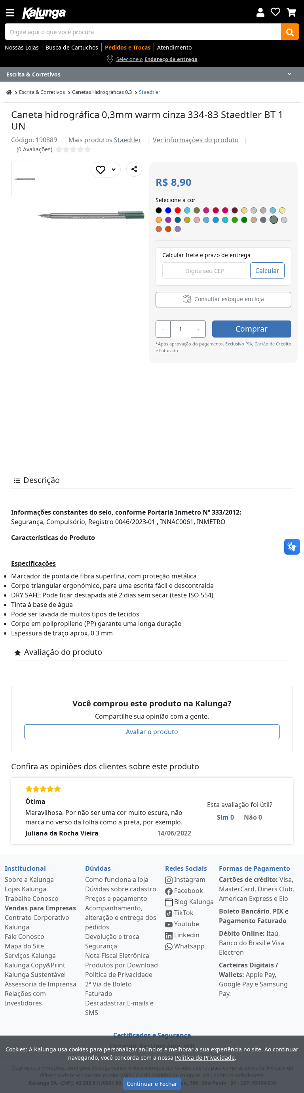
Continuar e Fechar (152, 1083)
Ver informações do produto (196, 139)
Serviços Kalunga (30, 955)
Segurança (101, 946)
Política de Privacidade (118, 974)
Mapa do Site (24, 946)
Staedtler (149, 91)
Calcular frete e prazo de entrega (206, 255)
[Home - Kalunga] (9, 92)
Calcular (267, 270)
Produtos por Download (121, 965)
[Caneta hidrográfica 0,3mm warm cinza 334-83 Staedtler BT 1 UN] (28, 179)
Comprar (252, 328)
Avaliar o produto (152, 731)
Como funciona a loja (116, 879)
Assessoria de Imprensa (40, 984)
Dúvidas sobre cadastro (120, 889)
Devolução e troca (112, 936)
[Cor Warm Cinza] (274, 220)
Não (253, 817)
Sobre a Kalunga (29, 879)
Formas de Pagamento (254, 868)
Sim (225, 817)
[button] (28, 179)
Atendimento (174, 47)
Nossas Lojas (22, 47)
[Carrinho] (291, 11)
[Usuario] (260, 11)
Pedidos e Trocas (127, 47)
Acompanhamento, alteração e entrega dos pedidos (120, 917)
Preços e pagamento (116, 898)
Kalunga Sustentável (35, 974)
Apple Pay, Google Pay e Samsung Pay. (253, 979)
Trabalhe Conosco (32, 898)
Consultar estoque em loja (228, 299)
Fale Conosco (24, 936)
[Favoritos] (275, 12)
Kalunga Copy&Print (35, 965)
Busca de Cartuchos (72, 47)
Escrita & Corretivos (42, 91)
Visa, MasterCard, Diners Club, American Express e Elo (256, 889)
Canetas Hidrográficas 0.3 (102, 91)
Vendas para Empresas (40, 908)
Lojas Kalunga (25, 889)
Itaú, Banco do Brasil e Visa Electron (251, 943)
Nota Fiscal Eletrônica (117, 955)
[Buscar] (290, 31)
